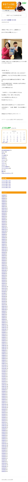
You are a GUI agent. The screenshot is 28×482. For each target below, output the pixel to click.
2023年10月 (4, 250)
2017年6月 (4, 374)
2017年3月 (4, 379)
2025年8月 (4, 214)
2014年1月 (4, 441)
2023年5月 (4, 258)
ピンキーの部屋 (9, 119)
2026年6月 (4, 198)
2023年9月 (4, 252)
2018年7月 (4, 353)
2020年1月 (4, 324)
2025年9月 (4, 213)
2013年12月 (4, 443)
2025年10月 (4, 211)
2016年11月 (4, 386)
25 (7, 141)
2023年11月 (4, 249)
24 (3, 141)
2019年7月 (4, 334)
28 (17, 141)
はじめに (3, 156)
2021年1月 (4, 304)
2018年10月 (4, 348)
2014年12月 (4, 424)
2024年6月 (4, 237)
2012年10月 (4, 466)
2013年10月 (4, 446)
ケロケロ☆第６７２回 (6, 185)
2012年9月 (4, 468)
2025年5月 (4, 219)
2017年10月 (4, 368)
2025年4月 (4, 221)
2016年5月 (4, 396)
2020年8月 (4, 312)
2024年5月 (4, 239)
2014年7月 (4, 432)
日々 (2, 169)
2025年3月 (4, 222)
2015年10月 (4, 407)
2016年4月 (4, 397)
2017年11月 (4, 366)
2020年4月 (4, 319)
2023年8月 (4, 254)
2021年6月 (4, 296)
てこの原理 (4, 155)
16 (24, 137)
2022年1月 (4, 285)
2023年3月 (4, 262)
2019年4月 (4, 339)
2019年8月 (4, 332)
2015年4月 (4, 417)
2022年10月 (4, 270)
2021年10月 (4, 289)
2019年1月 (4, 343)
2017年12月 (4, 365)
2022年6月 (4, 276)
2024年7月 (4, 236)
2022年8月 (4, 273)
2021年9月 (4, 291)
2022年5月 (4, 278)
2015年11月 (4, 406)
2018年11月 (4, 347)
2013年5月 (4, 455)
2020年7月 (4, 314)
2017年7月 (4, 373)
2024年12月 (4, 227)
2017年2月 (4, 381)
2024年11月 (4, 229)
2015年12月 (4, 404)
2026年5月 (4, 200)
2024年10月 (4, 231)
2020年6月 (4, 316)
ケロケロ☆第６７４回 (6, 182)
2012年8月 (4, 469)
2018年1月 (4, 363)
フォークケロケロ (5, 168)
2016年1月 (4, 402)
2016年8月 (4, 391)
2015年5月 (4, 415)
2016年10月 (4, 388)
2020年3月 (4, 321)
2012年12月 (4, 463)
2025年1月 (4, 226)
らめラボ (3, 158)
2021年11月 (4, 288)
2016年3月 (4, 399)
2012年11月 (4, 464)
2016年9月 (4, 389)
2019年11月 (4, 327)
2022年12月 (4, 267)
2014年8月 (4, 430)
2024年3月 (4, 242)
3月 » (6, 142)
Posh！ (3, 151)
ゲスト (3, 161)
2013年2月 (4, 459)
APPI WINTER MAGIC (6, 150)
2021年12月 (4, 286)
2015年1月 (4, 422)
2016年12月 (4, 384)
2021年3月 (4, 301)
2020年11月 (4, 307)
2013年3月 (4, 458)
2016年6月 (4, 394)
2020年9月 (4, 311)
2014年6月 (4, 433)
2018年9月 (4, 350)
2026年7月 (4, 196)
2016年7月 (4, 392)
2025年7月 (4, 216)
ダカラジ (3, 165)
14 (17, 137)
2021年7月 (4, 294)
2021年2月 (4, 303)
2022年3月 (4, 281)
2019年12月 (4, 325)
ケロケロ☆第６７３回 (6, 184)
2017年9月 (4, 370)
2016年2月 (4, 401)
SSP (2, 153)
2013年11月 (4, 445)
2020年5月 (4, 317)
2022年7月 (4, 275)
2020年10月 (4, 309)
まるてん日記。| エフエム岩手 (7, 479)
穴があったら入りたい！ (6, 173)
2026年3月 (4, 203)
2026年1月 (4, 206)
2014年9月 (4, 428)
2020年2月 (4, 322)
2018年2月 (4, 361)
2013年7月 (4, 451)
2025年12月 (4, 208)
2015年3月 (4, 419)
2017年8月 (4, 371)
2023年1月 (4, 265)
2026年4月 (4, 201)
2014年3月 (4, 438)
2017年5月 (4, 376)
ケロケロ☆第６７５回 (6, 180)
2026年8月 (4, 195)
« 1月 (3, 142)
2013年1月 (4, 461)
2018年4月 (4, 358)
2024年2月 (4, 244)
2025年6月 (4, 218)
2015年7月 (4, 412)
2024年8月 (4, 234)
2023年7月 (4, 255)
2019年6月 (4, 335)
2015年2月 (4, 420)
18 (7, 139)
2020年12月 (4, 306)
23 (24, 139)
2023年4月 (4, 260)
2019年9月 (4, 330)
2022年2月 (4, 283)
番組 (2, 171)
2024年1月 (4, 245)
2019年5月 (4, 337)
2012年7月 (4, 471)
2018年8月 (4, 352)
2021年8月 (4, 293)
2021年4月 (4, 299)
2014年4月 (4, 437)
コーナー (3, 163)
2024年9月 (4, 232)
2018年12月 (4, 345)
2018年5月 (4, 356)
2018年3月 (4, 360)
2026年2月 (4, 204)
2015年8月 (4, 410)
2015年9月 (4, 409)
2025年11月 (4, 209)
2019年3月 (4, 340)
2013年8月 (4, 450)
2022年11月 (4, 268)
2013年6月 (4, 453)
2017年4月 (4, 378)
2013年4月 (4, 456)
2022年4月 (4, 280)
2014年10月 (4, 427)
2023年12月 (4, 247)
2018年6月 (4, 355)
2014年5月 (4, 435)
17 (3, 139)
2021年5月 (4, 298)
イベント (3, 160)
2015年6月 (4, 414)
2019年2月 (4, 342)
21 (17, 139)
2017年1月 (4, 383)
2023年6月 (4, 257)
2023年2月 (4, 263)
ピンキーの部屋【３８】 (9, 20)
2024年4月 (4, 240)
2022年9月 (4, 271)
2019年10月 (4, 329)
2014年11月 (4, 425)
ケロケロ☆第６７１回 (6, 187)
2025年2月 (4, 224)
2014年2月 (4, 440)
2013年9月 (4, 448)
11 (7, 137)
